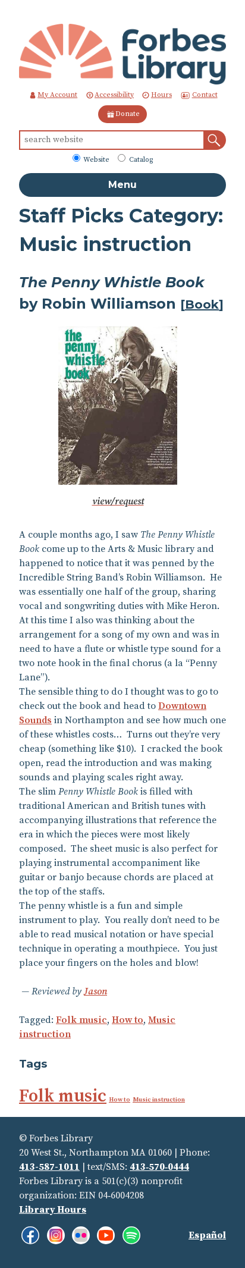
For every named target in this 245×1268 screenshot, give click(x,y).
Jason (95, 991)
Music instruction (159, 1100)
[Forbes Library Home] (122, 54)
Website (95, 159)
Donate (127, 113)
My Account (57, 94)
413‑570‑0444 (159, 1167)
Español (207, 1235)
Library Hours (52, 1210)
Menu (122, 184)
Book (202, 304)
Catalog (140, 159)
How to (127, 1020)
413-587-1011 (49, 1167)
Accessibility (114, 94)
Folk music (81, 1020)
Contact (205, 94)
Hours (161, 94)
